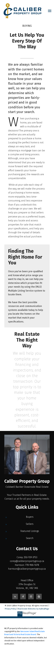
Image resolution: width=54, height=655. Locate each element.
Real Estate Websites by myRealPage (33, 609)
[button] (15, 596)
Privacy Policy (10, 609)
